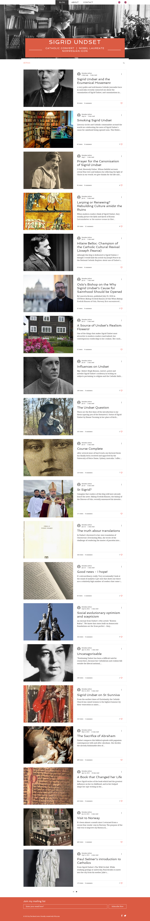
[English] (120, 2)
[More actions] (122, 74)
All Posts (26, 63)
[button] (124, 63)
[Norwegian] (126, 2)
